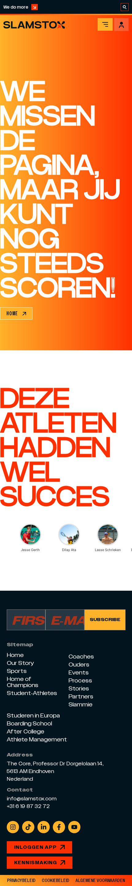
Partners (80, 696)
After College (25, 731)
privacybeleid (21, 880)
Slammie (80, 704)
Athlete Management (37, 739)
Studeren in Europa (33, 715)
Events (78, 672)
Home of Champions (22, 682)
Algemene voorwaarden (100, 880)
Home (15, 655)
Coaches (81, 656)
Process (80, 680)
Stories (78, 688)
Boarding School (29, 723)
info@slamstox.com (31, 798)
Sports (17, 671)
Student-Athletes (32, 693)
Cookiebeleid (55, 880)
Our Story (20, 663)
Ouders (78, 664)
